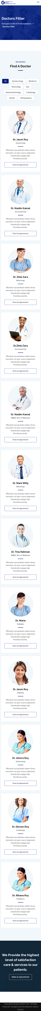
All (5, 81)
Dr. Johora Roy (20, 758)
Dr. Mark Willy (20, 483)
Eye (27, 87)
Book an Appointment (20, 165)
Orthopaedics (26, 98)
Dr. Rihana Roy (20, 895)
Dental (12, 98)
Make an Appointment (20, 977)
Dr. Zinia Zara (20, 277)
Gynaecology (17, 81)
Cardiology (30, 92)
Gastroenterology (13, 92)
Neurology (16, 87)
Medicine (33, 81)
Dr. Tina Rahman (20, 551)
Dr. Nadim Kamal (20, 208)
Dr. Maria (20, 620)
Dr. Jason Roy (20, 139)
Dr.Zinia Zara (20, 345)
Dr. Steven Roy (20, 826)
